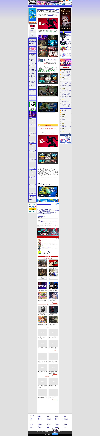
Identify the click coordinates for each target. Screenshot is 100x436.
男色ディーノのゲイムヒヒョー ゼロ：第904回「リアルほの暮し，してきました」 (42, 347)
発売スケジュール (40, 418)
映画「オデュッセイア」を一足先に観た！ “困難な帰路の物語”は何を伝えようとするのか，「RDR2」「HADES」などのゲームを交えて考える (32, 133)
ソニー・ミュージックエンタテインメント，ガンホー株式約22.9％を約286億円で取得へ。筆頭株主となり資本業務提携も (42, 300)
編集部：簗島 (57, 12)
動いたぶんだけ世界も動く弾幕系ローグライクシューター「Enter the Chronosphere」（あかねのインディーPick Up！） (53, 337)
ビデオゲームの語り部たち (33, 77)
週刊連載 (31, 418)
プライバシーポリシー (32, 196)
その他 (64, 428)
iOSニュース (48, 423)
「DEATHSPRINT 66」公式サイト (48, 125)
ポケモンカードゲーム (64, 110)
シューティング (65, 426)
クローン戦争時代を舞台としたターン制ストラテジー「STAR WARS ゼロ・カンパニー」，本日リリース (53, 278)
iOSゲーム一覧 (48, 428)
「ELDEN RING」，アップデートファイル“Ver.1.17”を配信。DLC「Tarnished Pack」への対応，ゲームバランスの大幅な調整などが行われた (66, 105)
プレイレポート (48, 416)
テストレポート (57, 424)
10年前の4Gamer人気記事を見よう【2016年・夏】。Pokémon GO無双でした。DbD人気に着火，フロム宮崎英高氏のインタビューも (32, 142)
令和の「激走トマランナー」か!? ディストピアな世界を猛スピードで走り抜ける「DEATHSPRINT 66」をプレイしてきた (51, 60)
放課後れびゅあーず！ (33, 85)
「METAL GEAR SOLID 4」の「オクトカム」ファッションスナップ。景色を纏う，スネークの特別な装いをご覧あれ (32, 125)
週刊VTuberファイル (33, 60)
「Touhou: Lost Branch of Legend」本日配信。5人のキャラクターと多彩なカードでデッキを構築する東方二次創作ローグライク (66, 83)
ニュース (31, 34)
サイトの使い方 (36, 0)
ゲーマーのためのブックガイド (33, 70)
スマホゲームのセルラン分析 (33, 63)
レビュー (31, 416)
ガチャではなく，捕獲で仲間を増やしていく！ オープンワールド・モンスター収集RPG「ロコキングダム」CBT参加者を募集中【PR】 (42, 325)
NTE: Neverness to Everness (64, 117)
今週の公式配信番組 (32, 59)
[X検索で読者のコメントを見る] (54, 203)
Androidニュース (48, 424)
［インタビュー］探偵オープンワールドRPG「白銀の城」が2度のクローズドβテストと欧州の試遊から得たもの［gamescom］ (32, 185)
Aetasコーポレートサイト (32, 200)
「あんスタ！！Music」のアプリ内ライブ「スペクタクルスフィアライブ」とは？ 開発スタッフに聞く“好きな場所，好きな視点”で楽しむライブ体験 (32, 194)
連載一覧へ (55, 350)
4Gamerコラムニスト (33, 76)
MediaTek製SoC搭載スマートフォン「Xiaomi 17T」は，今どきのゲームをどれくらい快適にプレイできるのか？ (42, 372)
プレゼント (31, 91)
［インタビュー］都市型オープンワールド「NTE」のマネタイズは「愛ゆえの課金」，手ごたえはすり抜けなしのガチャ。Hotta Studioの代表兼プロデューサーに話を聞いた (66, 72)
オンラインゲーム (32, 415)
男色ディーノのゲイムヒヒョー (33, 62)
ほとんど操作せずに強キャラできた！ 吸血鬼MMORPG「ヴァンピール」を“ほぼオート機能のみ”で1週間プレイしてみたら (32, 151)
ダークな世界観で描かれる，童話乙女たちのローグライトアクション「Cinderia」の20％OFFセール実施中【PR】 (53, 314)
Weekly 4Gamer (32, 55)
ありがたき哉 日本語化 (33, 81)
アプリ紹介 (48, 426)
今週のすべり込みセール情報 (33, 65)
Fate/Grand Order (63, 119)
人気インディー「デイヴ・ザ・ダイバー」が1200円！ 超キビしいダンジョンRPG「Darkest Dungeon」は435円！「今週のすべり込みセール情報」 (42, 338)
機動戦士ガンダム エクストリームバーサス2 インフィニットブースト (66, 126)
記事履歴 (67, 0)
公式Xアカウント (32, 0)
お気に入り (64, 0)
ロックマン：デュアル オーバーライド (66, 132)
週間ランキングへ (69, 106)
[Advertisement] (48, 407)
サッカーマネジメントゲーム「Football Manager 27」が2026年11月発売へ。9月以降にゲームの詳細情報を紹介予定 (42, 290)
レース (51, 221)
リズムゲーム (65, 427)
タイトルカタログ (40, 419)
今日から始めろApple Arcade (33, 72)
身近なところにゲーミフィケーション (33, 82)
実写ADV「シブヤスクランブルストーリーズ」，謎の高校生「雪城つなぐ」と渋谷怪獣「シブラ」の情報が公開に (53, 290)
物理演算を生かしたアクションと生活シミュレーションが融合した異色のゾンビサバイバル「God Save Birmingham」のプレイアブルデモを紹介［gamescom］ (42, 278)
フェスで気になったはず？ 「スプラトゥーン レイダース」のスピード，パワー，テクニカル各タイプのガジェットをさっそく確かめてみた (32, 159)
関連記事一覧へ (57, 204)
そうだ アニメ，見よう (33, 69)
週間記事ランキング (32, 90)
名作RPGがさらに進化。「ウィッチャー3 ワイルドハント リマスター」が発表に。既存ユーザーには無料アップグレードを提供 (66, 90)
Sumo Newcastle (31, 30)
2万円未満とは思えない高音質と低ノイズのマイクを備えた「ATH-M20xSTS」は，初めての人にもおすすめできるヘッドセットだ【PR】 (42, 314)
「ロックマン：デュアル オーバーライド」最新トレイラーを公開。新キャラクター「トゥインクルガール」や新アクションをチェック (66, 101)
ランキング (70, 0)
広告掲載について (31, 199)
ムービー (31, 35)
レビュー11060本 (30, 4)
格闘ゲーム (65, 425)
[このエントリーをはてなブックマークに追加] (58, 203)
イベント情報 (65, 424)
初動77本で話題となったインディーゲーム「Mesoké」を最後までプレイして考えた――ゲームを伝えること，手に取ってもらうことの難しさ (32, 168)
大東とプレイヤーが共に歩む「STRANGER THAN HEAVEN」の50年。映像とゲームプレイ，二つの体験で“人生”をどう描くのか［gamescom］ (32, 177)
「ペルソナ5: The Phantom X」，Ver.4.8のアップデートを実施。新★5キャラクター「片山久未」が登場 (53, 300)
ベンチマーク (56, 427)
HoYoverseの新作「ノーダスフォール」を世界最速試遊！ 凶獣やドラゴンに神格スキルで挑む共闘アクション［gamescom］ (66, 79)
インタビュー (39, 416)
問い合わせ (40, 0)
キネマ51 (31, 84)
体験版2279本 (34, 4)
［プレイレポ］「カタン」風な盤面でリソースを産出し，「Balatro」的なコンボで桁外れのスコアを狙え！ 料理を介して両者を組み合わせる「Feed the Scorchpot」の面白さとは (53, 362)
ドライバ (31, 94)
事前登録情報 (48, 425)
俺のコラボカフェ (32, 73)
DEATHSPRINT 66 (32, 27)
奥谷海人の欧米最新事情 (33, 54)
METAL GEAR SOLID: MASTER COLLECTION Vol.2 (66, 129)
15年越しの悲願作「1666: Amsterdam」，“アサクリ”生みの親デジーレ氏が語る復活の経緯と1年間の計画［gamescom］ (53, 397)
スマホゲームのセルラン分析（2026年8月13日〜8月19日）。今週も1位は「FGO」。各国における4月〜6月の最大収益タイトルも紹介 (53, 348)
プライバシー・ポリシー (50, 434)
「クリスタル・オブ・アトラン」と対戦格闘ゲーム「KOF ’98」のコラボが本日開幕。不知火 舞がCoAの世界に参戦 (66, 97)
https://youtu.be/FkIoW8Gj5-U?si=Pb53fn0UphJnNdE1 (44, 184)
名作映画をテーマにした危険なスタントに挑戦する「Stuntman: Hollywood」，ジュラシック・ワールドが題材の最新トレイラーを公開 (42, 268)
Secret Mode (31, 29)
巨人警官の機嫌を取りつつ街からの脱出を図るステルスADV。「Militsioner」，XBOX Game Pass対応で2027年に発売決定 (53, 268)
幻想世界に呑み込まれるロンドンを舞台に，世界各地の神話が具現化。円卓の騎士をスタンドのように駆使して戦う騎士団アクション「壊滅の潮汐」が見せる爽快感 (53, 372)
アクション (48, 221)
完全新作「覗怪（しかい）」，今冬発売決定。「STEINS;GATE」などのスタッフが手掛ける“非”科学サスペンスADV (66, 86)
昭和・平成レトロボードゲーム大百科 (33, 75)
